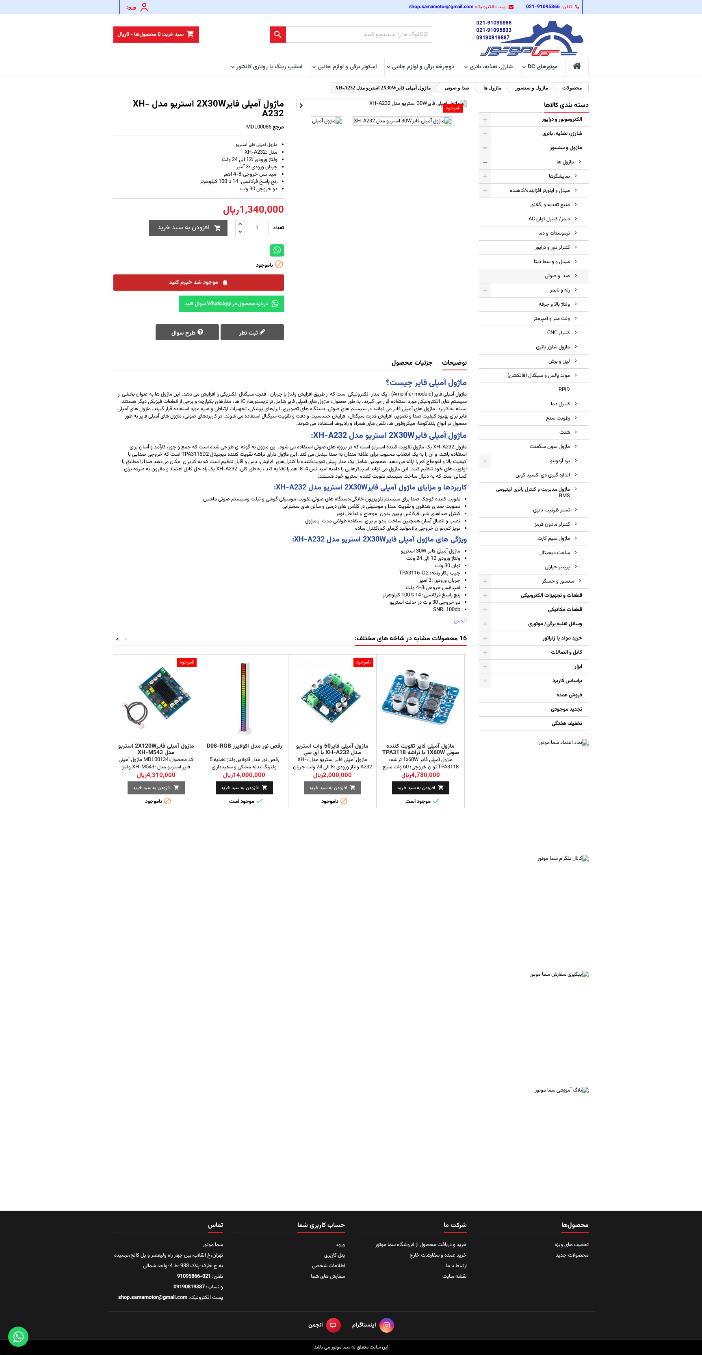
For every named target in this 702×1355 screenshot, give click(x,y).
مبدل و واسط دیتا (552, 262)
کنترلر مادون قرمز (552, 524)
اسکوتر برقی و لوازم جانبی (347, 67)
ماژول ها (565, 162)
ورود (340, 1245)
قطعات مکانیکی (565, 610)
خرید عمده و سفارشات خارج (438, 1255)
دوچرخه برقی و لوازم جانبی (423, 67)
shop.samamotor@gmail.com (441, 7)
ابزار (578, 667)
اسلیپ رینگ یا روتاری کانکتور (269, 67)
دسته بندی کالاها (566, 105)
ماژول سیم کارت (553, 539)
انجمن (460, 621)
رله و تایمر (560, 290)
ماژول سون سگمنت (550, 447)
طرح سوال (184, 333)
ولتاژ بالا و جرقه (554, 304)
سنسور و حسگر (558, 581)
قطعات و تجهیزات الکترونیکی (551, 596)
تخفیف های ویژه (572, 1245)
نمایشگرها (559, 176)
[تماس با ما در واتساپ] (18, 1337)
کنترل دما (560, 404)
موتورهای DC (543, 67)
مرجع (278, 127)
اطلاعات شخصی (328, 1266)
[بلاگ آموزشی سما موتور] (534, 1141)
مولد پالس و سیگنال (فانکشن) (538, 376)
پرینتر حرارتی (557, 567)
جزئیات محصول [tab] (412, 363)
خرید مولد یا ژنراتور (562, 638)
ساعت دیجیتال (555, 553)
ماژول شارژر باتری (553, 347)
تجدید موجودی (566, 709)
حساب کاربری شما (321, 1225)
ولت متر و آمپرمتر (551, 319)
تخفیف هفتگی (567, 724)
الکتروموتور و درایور (562, 119)
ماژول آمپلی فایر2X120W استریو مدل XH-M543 (156, 749)
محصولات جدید (572, 1255)
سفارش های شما (328, 1276)
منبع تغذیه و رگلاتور (550, 205)
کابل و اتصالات (566, 652)
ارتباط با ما (456, 1266)
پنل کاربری (334, 1255)
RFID (564, 390)
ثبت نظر (249, 333)
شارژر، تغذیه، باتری (491, 67)
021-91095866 (543, 7)
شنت (564, 432)
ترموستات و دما (554, 233)
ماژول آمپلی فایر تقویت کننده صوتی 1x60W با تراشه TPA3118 (420, 749)
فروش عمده (569, 695)
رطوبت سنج (558, 418)
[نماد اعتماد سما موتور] (534, 794)
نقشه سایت (454, 1276)
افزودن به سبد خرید (189, 228)
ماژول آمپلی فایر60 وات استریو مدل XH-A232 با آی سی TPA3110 (332, 753)
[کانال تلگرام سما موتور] (534, 910)
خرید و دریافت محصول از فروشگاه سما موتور (421, 1245)
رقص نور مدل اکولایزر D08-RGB (244, 746)
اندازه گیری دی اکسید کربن (543, 475)
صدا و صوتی (557, 276)
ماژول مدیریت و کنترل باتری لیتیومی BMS (533, 492)
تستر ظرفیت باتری (551, 510)
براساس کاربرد (567, 681)
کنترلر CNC (558, 333)
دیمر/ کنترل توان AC (549, 219)
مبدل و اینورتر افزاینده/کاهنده (540, 191)
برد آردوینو (560, 461)
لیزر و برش (559, 361)
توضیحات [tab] (454, 363)
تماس (215, 1225)
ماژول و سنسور (566, 148)
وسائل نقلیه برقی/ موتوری (555, 624)
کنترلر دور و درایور (552, 248)
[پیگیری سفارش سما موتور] (534, 1026)
